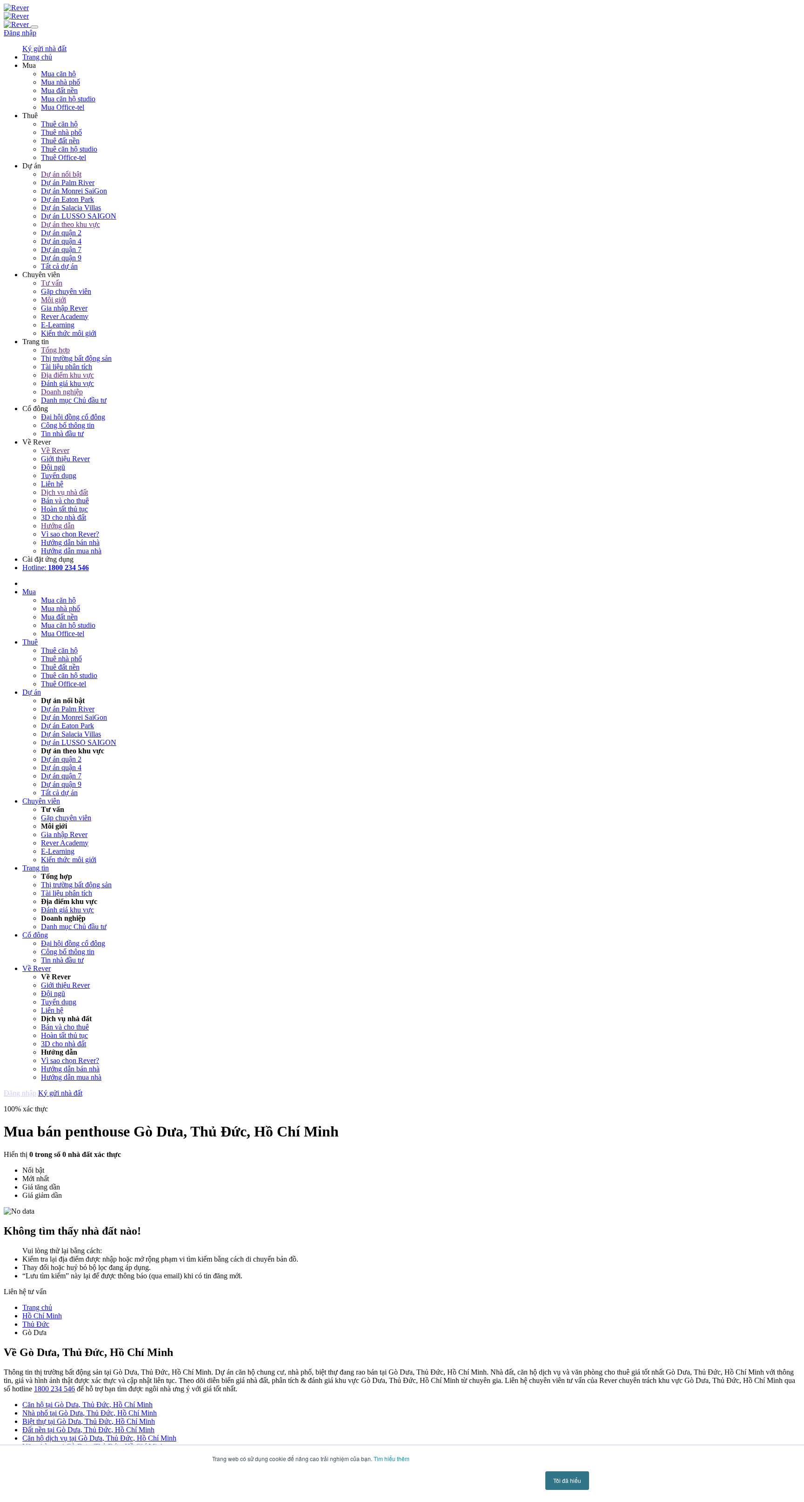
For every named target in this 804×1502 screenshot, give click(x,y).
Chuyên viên (41, 801)
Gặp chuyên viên (66, 291)
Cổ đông (35, 935)
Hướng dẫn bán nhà (70, 542)
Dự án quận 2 (61, 233)
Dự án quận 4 (61, 241)
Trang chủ (37, 1307)
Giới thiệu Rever (65, 459)
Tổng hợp (55, 350)
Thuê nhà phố (61, 132)
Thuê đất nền (60, 141)
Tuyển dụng (58, 475)
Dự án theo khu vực (70, 224)
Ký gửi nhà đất (44, 49)
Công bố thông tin (67, 425)
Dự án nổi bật (61, 174)
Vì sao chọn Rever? (70, 534)
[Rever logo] (16, 8)
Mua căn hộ (58, 74)
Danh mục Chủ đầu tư (74, 400)
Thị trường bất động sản (76, 358)
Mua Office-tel (62, 107)
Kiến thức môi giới (68, 333)
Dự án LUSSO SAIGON (78, 216)
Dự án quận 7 (61, 249)
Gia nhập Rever (64, 308)
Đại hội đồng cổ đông (73, 417)
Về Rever (55, 450)
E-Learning (57, 325)
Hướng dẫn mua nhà (71, 551)
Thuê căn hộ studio (69, 149)
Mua (29, 592)
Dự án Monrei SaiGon (74, 191)
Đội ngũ (53, 467)
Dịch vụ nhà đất (64, 492)
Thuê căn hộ (59, 124)
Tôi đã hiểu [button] (567, 1480)
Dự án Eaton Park (67, 199)
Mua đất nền (59, 90)
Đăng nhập (20, 33)
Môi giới (53, 300)
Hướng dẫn (57, 526)
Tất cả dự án (59, 266)
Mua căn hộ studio (68, 99)
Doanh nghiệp (62, 392)
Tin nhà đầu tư (62, 434)
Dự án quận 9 (61, 258)
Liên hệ (52, 484)
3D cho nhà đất (63, 517)
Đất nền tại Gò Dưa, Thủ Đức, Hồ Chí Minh (88, 1430)
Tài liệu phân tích (66, 367)
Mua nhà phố (60, 82)
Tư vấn (51, 283)
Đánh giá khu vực (67, 383)
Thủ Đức (35, 1324)
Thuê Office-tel (63, 157)
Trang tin (35, 868)
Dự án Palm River (67, 182)
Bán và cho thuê (65, 501)
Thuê (30, 642)
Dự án (31, 692)
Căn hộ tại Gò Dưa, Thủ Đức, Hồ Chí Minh (87, 1405)
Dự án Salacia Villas (71, 208)
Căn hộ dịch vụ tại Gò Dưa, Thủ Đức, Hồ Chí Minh (99, 1438)
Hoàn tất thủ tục (64, 509)
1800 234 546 (54, 1389)
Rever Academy (64, 316)
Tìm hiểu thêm (391, 1458)
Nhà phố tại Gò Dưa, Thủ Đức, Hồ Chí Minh (89, 1413)
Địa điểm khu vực (67, 375)
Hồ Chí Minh (42, 1316)
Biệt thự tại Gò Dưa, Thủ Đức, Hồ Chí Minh (88, 1421)
